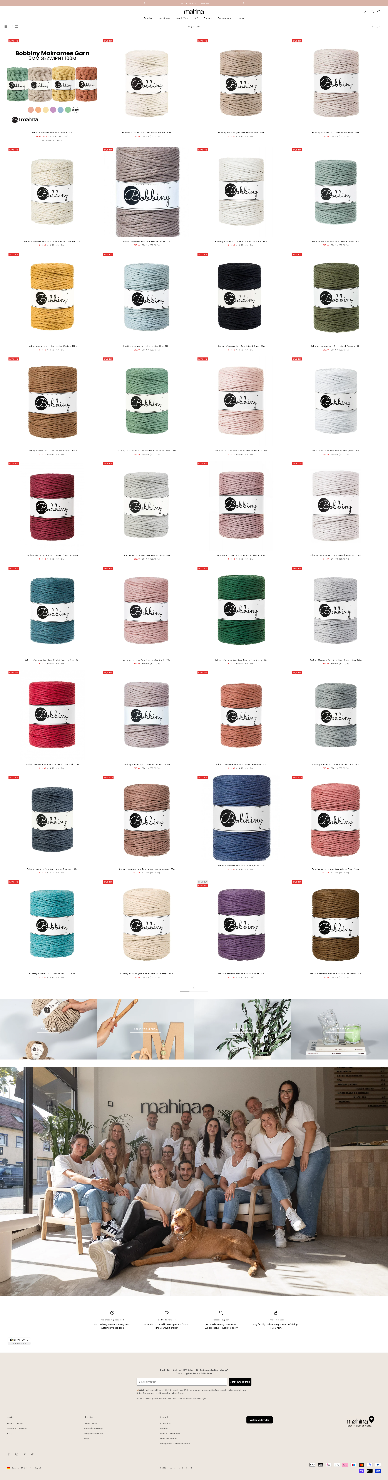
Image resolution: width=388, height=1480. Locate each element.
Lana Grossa (164, 18)
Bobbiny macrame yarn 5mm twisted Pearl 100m (147, 764)
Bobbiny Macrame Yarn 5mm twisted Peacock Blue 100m (52, 660)
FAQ (9, 1433)
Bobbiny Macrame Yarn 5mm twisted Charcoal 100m (52, 869)
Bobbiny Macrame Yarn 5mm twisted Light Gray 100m (336, 660)
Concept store (224, 18)
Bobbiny (148, 18)
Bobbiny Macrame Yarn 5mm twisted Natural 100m (146, 132)
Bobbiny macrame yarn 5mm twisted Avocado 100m (336, 346)
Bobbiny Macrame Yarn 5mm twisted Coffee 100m (147, 241)
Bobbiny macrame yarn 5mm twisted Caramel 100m (52, 450)
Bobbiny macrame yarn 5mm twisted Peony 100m (335, 869)
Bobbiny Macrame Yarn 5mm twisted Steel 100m (335, 764)
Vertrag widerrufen (259, 1420)
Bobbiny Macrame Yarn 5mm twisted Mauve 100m (241, 555)
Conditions (166, 1423)
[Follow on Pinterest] (24, 1454)
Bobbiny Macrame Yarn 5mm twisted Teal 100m (52, 973)
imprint (164, 1428)
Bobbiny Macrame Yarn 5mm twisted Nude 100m (335, 132)
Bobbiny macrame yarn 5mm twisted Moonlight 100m (336, 555)
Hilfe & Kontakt (15, 1423)
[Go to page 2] (203, 987)
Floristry (208, 18)
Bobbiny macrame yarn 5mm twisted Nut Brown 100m (336, 973)
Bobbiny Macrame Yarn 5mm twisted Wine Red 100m (52, 555)
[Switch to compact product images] (16, 27)
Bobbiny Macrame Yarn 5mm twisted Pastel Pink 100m (241, 450)
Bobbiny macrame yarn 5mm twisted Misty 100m (146, 346)
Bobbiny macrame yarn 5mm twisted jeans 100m (241, 865)
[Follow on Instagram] (16, 1454)
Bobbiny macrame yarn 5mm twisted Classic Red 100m (52, 764)
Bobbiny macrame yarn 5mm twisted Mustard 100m (52, 346)
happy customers (93, 1433)
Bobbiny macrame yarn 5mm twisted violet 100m (241, 973)
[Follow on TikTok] (32, 1454)
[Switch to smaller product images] (11, 27)
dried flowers (242, 1029)
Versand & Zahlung (17, 1428)
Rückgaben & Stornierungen (175, 1443)
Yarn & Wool (182, 18)
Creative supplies (145, 1029)
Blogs (86, 1438)
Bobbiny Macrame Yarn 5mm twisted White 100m (336, 450)
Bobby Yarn (48, 1029)
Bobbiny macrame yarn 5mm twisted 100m (52, 132)
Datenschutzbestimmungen (194, 1398)
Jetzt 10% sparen (240, 1381)
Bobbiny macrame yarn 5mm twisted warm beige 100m (146, 973)
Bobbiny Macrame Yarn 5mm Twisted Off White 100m (241, 241)
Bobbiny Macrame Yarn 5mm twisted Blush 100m (147, 660)
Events (240, 18)
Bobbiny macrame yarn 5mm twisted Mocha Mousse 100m (147, 869)
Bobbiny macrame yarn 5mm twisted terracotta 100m (241, 764)
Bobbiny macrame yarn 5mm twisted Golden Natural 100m (52, 241)
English (38, 1468)
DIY (196, 18)
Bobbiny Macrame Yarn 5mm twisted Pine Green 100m (241, 660)
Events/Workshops (94, 1428)
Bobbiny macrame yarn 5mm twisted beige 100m (146, 555)
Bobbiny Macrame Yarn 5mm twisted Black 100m (241, 346)
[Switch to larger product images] (6, 27)
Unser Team (90, 1423)
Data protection (168, 1438)
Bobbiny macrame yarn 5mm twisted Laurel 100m (336, 241)
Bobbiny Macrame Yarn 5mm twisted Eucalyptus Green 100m (146, 450)
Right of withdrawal (170, 1433)
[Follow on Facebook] (8, 1454)
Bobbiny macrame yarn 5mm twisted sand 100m (241, 132)
